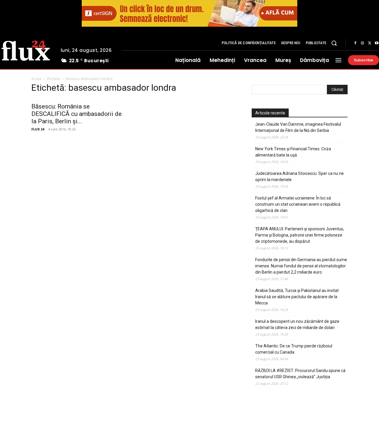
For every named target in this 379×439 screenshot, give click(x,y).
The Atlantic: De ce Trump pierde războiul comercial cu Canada (293, 349)
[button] (334, 43)
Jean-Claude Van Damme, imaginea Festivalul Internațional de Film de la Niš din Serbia (298, 127)
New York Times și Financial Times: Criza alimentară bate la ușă (293, 151)
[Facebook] (355, 43)
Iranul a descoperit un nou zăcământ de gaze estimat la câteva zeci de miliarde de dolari (297, 324)
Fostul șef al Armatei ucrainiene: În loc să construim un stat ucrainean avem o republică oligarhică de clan (298, 204)
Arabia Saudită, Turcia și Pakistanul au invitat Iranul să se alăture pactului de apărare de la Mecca (297, 296)
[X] (369, 43)
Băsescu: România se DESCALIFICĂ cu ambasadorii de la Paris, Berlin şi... (76, 114)
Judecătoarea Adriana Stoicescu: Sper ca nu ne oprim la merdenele (299, 176)
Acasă (36, 78)
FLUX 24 (37, 129)
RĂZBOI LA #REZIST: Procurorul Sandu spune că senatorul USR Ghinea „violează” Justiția (300, 373)
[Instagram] (362, 43)
